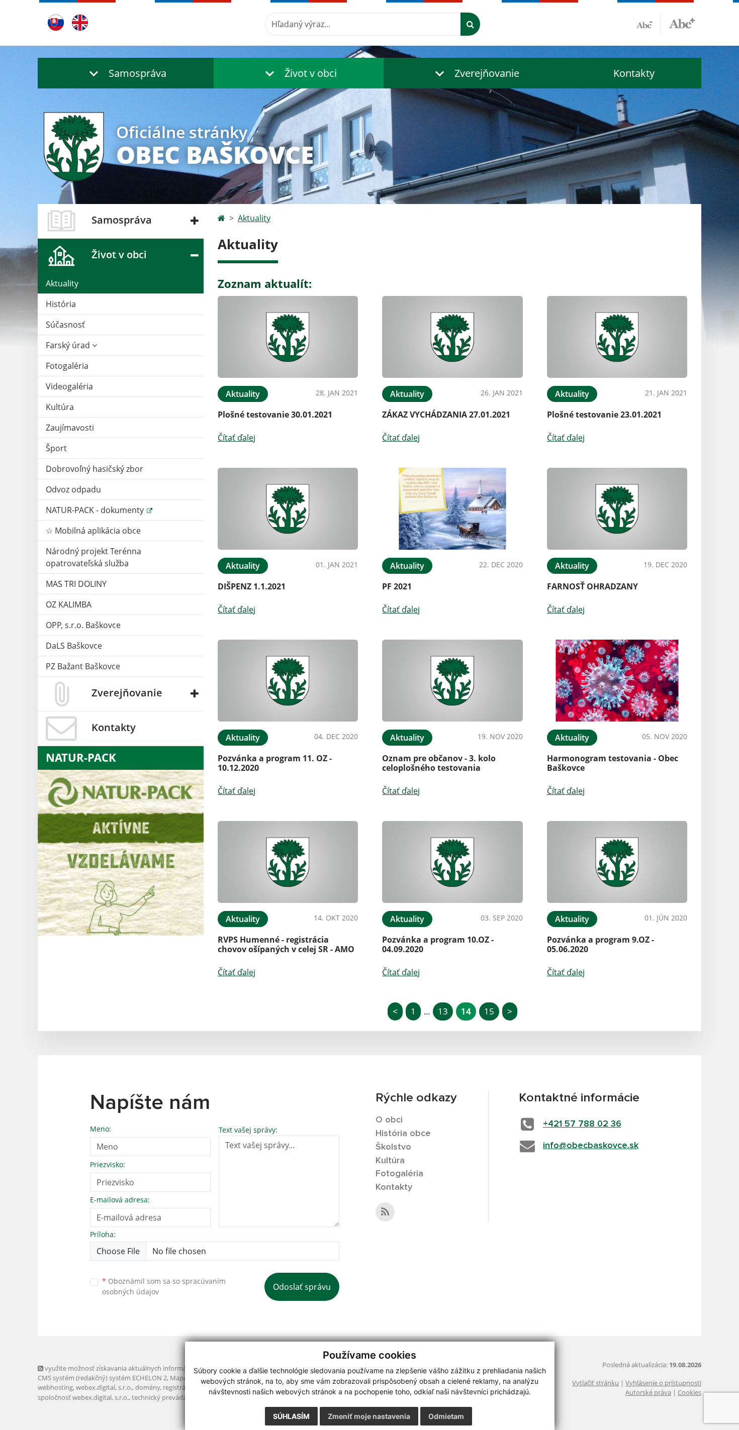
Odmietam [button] (446, 1416)
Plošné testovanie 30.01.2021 (275, 414)
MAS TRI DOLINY (76, 583)
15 (489, 1011)
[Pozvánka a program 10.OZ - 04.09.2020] (452, 862)
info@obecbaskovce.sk (590, 1145)
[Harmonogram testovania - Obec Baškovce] (617, 681)
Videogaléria (69, 386)
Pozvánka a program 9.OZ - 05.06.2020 (600, 944)
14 (466, 1011)
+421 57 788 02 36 (582, 1124)
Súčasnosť (65, 324)
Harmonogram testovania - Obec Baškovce (612, 763)
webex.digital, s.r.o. (104, 1387)
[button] (126, 73)
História (61, 304)
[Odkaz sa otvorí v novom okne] (385, 1211)
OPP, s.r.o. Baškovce (83, 625)
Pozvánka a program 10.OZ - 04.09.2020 (438, 944)
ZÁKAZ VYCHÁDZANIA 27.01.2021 (446, 414)
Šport (56, 448)
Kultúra (60, 407)
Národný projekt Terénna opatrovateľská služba (93, 557)
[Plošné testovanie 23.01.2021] (617, 337)
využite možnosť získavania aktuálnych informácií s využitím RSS (140, 1368)
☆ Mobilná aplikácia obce (93, 530)
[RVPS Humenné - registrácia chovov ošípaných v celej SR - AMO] (288, 862)
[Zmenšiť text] (648, 24)
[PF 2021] (452, 509)
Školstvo (393, 1147)
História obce (403, 1133)
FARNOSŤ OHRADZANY (592, 586)
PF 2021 (397, 586)
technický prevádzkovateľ (170, 1397)
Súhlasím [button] (291, 1416)
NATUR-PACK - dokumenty (96, 510)
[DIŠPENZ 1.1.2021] (288, 509)
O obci (389, 1120)
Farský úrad (69, 345)
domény (147, 1387)
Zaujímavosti (70, 427)
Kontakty (634, 73)
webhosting (55, 1387)
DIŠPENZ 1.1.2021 (252, 586)
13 (443, 1011)
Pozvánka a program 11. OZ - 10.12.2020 (275, 763)
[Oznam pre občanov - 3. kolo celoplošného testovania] (452, 681)
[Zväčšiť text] (682, 22)
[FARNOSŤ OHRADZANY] (617, 509)
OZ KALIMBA (68, 604)
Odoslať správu (302, 1286)
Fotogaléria (67, 365)
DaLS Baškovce (74, 645)
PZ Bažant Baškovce (83, 666)
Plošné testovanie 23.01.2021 (604, 414)
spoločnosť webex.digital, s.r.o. (83, 1397)
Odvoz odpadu (73, 489)
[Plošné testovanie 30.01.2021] (288, 337)
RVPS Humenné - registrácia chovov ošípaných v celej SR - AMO (286, 944)
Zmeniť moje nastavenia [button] (369, 1416)
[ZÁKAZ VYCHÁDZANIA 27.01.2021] (452, 337)
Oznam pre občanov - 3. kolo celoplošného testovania (439, 763)
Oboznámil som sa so (164, 1286)
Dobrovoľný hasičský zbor (94, 468)
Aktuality (62, 283)
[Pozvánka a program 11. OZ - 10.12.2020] (288, 681)
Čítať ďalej (236, 437)
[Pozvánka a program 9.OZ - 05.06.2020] (617, 862)
